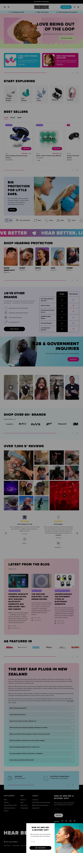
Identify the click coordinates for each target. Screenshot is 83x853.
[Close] (79, 826)
